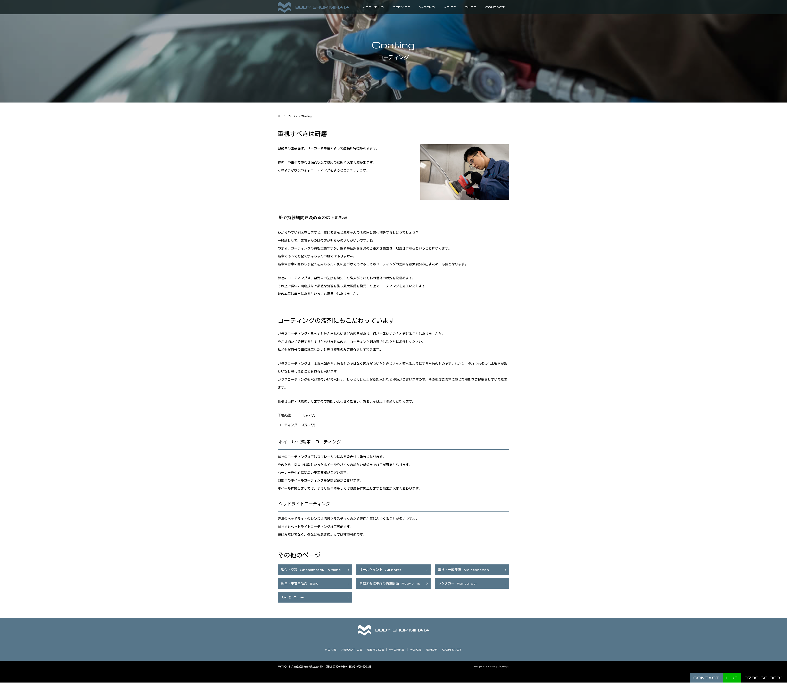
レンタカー (457, 583)
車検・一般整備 (463, 569)
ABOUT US (373, 7)
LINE (732, 677)
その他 (293, 597)
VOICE (450, 7)
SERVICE (375, 649)
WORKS (427, 7)
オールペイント (380, 569)
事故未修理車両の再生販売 (389, 583)
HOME (331, 649)
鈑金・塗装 (311, 569)
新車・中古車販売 (300, 583)
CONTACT (495, 7)
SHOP (470, 7)
